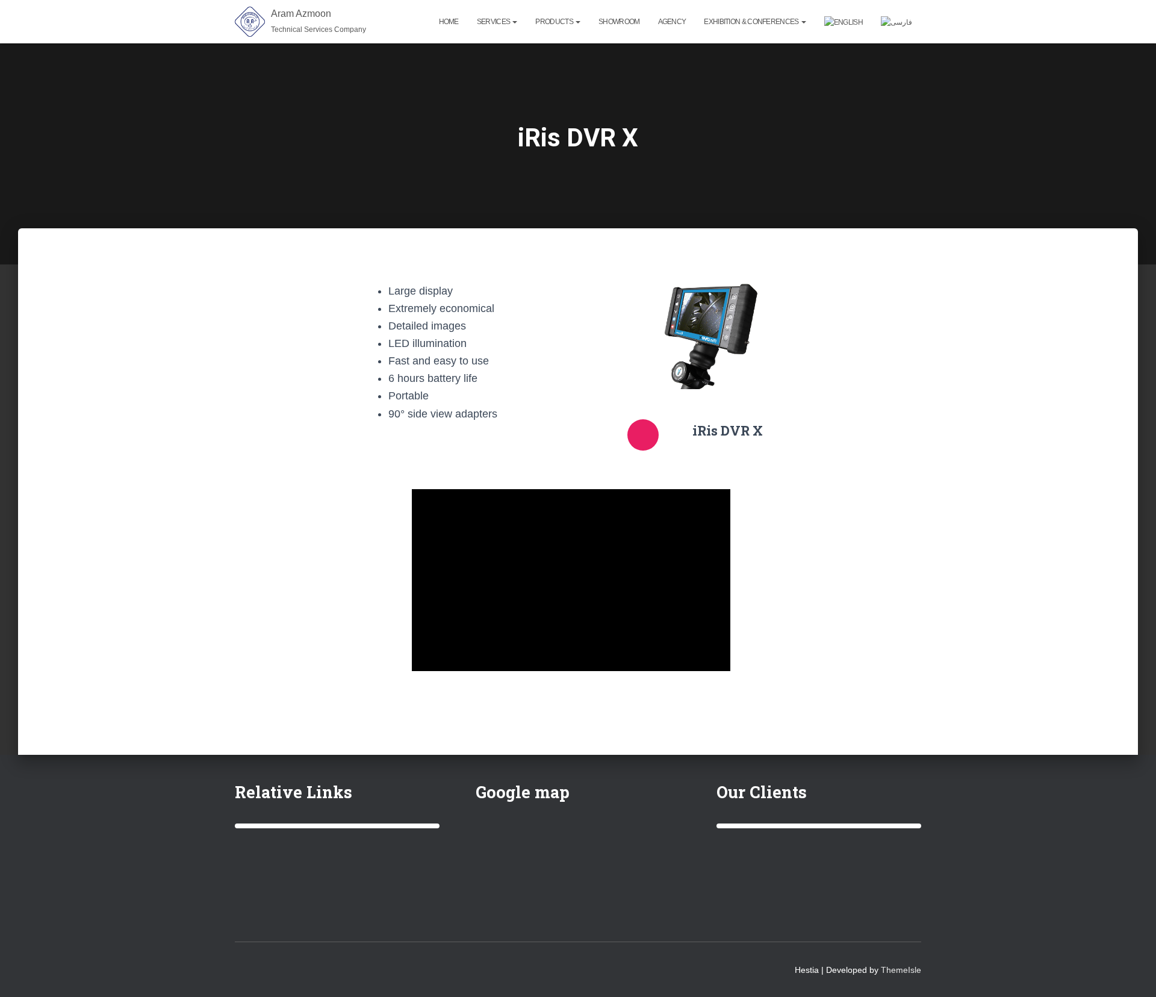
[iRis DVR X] (643, 435)
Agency (672, 21)
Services (494, 21)
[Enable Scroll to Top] (1132, 973)
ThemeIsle (901, 970)
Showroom (618, 21)
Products (554, 21)
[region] (337, 826)
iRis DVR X (727, 430)
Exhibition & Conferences (752, 21)
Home (449, 21)
